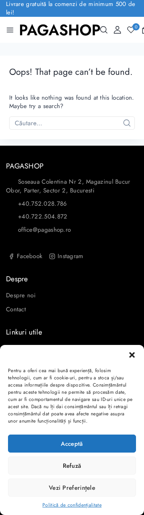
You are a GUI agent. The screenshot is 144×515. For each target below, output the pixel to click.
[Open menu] (10, 30)
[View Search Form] (104, 30)
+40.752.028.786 (42, 203)
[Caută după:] (72, 123)
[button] (132, 355)
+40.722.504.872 (43, 216)
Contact (16, 309)
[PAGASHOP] (60, 30)
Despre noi (21, 295)
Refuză (72, 465)
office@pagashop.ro (44, 229)
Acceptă (72, 443)
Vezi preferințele (72, 487)
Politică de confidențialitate (72, 505)
